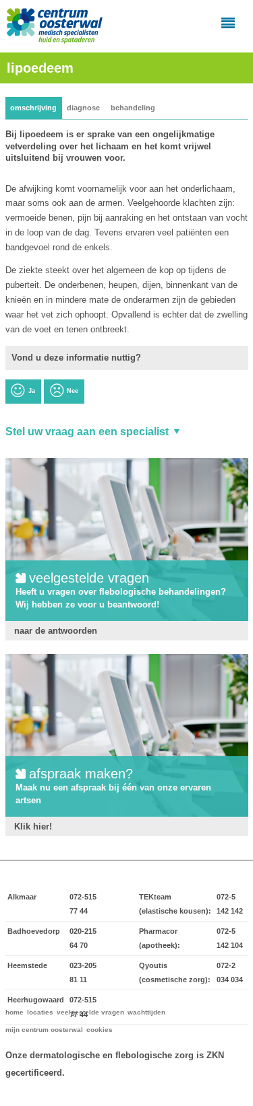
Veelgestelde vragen (90, 1012)
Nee (72, 391)
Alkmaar (21, 897)
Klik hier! (33, 826)
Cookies (99, 1029)
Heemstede (27, 965)
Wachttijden (146, 1012)
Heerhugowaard (35, 1000)
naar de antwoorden (55, 631)
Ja (31, 391)
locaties (40, 1012)
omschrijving (33, 108)
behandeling (133, 108)
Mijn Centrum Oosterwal (44, 1029)
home (14, 1012)
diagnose (83, 108)
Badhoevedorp (33, 931)
